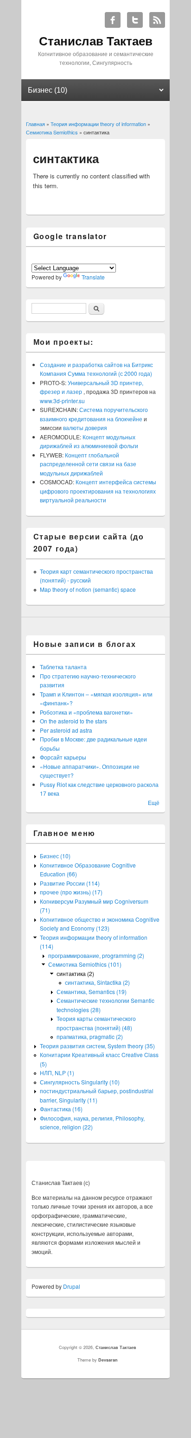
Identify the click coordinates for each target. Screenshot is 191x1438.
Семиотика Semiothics (52, 132)
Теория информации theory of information (98, 123)
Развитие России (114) (70, 883)
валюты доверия (85, 427)
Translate (93, 277)
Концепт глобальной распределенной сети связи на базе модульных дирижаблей (88, 464)
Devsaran (108, 1360)
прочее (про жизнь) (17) (71, 892)
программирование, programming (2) (96, 955)
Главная (35, 123)
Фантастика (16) (61, 1109)
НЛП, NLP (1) (57, 1073)
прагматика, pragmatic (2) (90, 1036)
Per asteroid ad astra (66, 730)
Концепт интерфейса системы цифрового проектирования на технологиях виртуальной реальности (98, 491)
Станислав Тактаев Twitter (135, 20)
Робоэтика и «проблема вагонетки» (86, 712)
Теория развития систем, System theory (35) (97, 1046)
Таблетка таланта (63, 667)
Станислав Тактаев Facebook (113, 20)
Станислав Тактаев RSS (157, 20)
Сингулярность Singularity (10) (80, 1082)
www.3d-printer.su (62, 401)
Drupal (71, 1286)
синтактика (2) (75, 973)
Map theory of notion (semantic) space (88, 589)
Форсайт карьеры (63, 757)
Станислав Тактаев (116, 1347)
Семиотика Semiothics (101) (84, 964)
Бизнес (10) (55, 856)
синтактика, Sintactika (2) (97, 982)
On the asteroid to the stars (73, 721)
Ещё (153, 802)
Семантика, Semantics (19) (92, 991)
